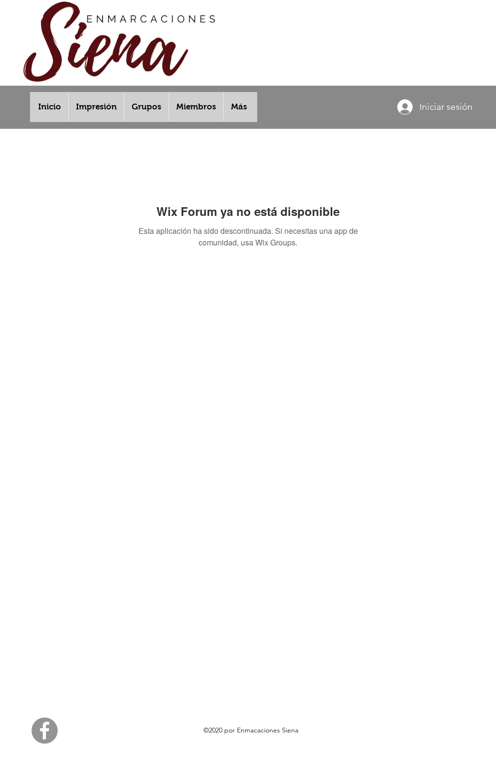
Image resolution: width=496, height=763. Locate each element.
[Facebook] (44, 730)
